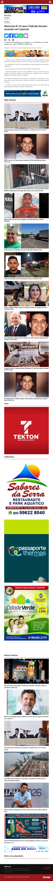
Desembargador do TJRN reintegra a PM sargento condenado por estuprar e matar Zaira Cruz (26, 399)
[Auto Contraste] (13, 40)
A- (9, 40)
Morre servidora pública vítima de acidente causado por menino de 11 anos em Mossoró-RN (25, 308)
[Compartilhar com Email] (26, 35)
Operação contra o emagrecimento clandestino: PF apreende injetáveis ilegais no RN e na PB (26, 369)
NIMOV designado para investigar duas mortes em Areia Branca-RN (23, 191)
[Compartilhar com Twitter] (6, 35)
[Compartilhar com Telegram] (16, 35)
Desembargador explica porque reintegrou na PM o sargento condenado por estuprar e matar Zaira (26, 338)
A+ (5, 40)
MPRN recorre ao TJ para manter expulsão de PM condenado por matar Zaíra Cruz (25, 161)
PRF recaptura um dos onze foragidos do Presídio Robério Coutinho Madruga (24, 220)
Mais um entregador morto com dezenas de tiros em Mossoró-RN (23, 279)
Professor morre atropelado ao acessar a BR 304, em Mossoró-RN (23, 250)
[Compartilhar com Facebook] (11, 35)
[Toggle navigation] (50, 2)
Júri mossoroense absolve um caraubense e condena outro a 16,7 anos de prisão (25, 130)
